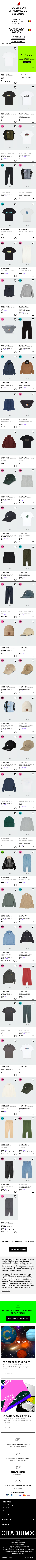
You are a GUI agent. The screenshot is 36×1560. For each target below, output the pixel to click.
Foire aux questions (8, 1514)
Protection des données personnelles (19, 1546)
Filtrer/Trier (17, 41)
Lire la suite (6, 1291)
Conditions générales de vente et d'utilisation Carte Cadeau (18, 1549)
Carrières (18, 1540)
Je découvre (8, 1428)
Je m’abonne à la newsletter (18, 1318)
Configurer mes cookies (18, 1542)
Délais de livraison (8, 1508)
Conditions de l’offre (18, 1553)
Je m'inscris (8, 1374)
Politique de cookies (19, 1544)
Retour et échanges (8, 1505)
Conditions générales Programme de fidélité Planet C (19, 1551)
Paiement (5, 1511)
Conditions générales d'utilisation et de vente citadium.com (19, 1548)
